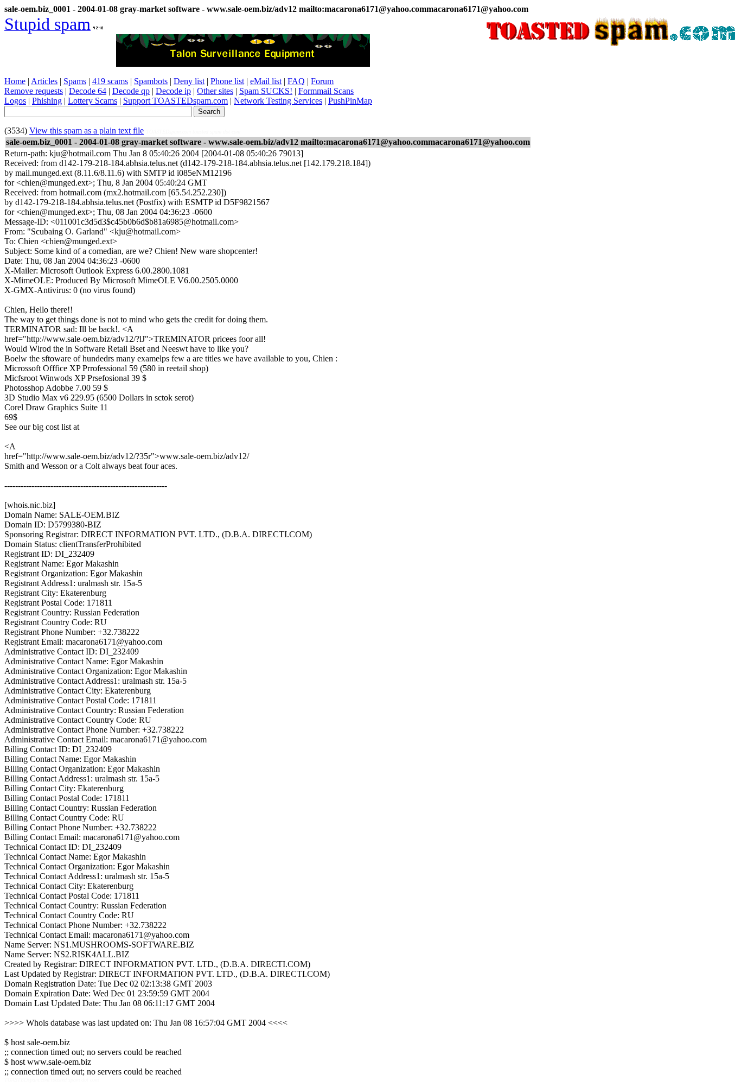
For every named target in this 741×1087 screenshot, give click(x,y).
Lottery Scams (92, 100)
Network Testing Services (278, 100)
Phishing (47, 100)
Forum (322, 81)
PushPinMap (350, 100)
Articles (44, 81)
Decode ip (173, 91)
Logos (15, 100)
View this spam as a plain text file (86, 130)
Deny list (189, 81)
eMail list (266, 81)
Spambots (151, 81)
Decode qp (131, 91)
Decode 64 (87, 91)
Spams (74, 81)
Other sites (215, 91)
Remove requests (33, 91)
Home (14, 81)
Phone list (227, 81)
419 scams (110, 81)
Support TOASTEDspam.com (175, 100)
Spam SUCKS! (265, 91)
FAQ (296, 81)
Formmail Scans (326, 91)
